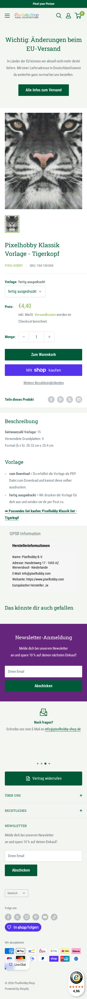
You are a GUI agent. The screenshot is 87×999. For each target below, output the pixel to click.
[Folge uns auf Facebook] (8, 917)
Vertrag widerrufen (47, 778)
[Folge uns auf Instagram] (26, 917)
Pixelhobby (14, 265)
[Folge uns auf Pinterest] (35, 917)
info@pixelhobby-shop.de (63, 729)
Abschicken (43, 686)
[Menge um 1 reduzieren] (24, 337)
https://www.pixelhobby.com (45, 579)
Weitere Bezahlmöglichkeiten (43, 383)
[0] (78, 16)
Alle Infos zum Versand (44, 90)
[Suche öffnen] (59, 15)
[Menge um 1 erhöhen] (49, 337)
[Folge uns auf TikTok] (54, 917)
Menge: (10, 337)
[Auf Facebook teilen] (51, 399)
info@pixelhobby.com (36, 573)
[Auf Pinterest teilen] (60, 399)
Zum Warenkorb (43, 354)
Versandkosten (45, 315)
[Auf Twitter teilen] (69, 399)
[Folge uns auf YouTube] (45, 917)
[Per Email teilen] (78, 399)
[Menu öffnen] (7, 16)
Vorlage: (25, 282)
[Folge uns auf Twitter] (17, 917)
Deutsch (12, 893)
